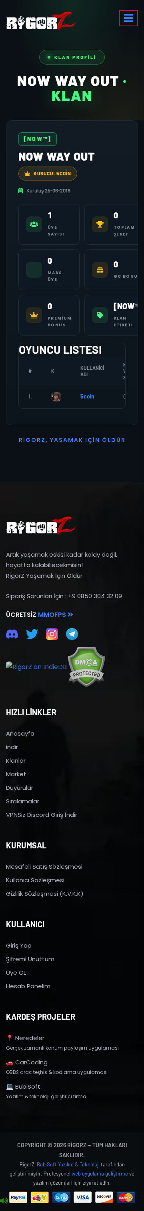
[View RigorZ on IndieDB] (36, 667)
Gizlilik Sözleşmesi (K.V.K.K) (45, 893)
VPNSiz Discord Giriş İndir (41, 815)
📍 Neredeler (25, 1038)
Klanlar (16, 760)
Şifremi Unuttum (30, 959)
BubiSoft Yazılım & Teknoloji (68, 1164)
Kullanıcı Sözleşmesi (35, 880)
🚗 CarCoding (27, 1062)
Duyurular (19, 787)
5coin (87, 396)
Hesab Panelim (28, 986)
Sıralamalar (22, 801)
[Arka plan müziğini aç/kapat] (4, 1201)
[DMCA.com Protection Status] (86, 666)
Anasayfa (20, 733)
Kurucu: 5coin (52, 173)
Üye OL (16, 972)
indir (12, 747)
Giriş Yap (19, 945)
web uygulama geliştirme (100, 1173)
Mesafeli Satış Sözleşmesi (44, 866)
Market (16, 774)
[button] (128, 18)
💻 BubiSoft (23, 1086)
